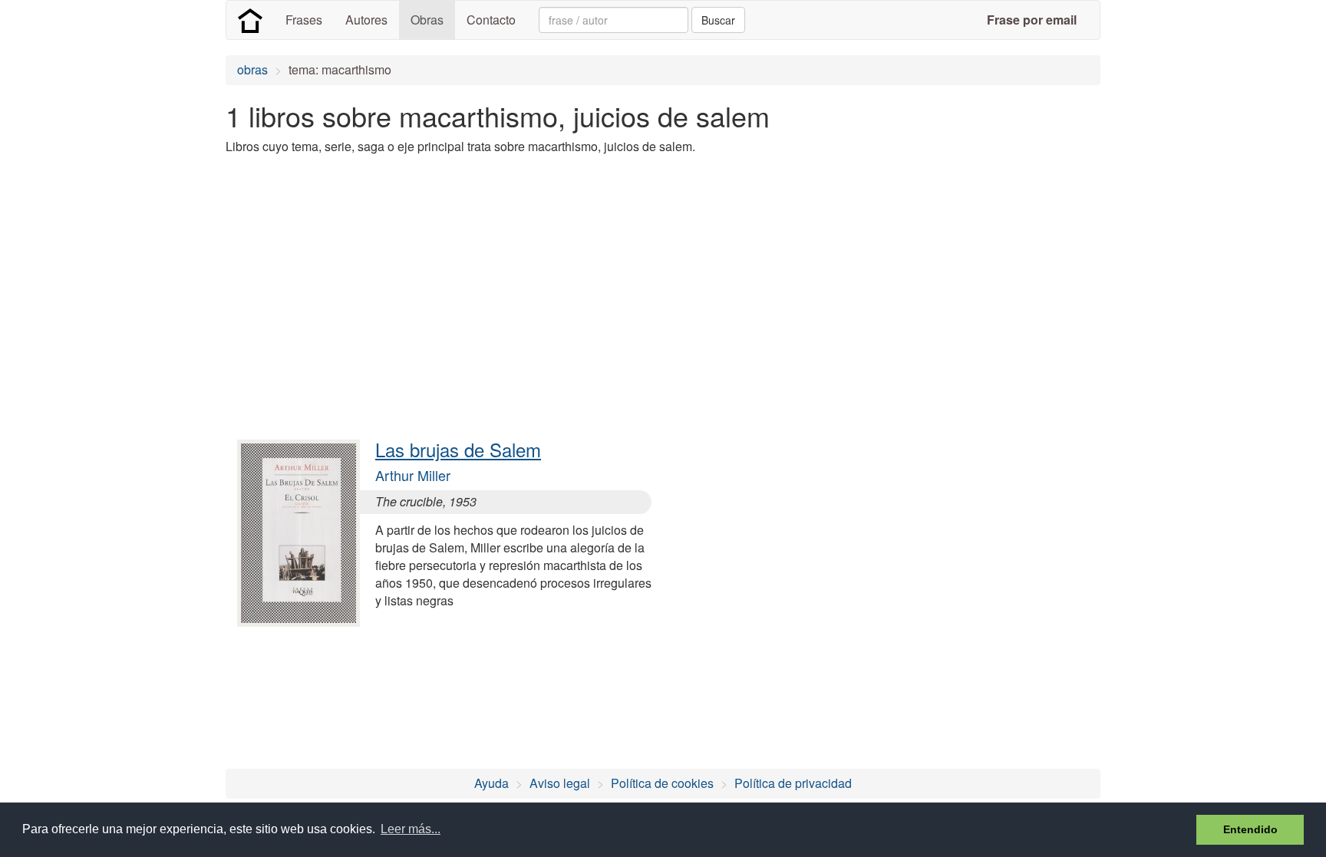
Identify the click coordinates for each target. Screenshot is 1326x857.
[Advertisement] (505, 274)
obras (252, 69)
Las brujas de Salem (458, 449)
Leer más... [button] (410, 829)
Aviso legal (559, 783)
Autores (366, 19)
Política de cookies (662, 783)
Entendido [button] (1250, 829)
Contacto (491, 19)
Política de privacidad (793, 783)
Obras (427, 19)
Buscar (718, 20)
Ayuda (491, 783)
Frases (303, 19)
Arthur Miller (412, 475)
